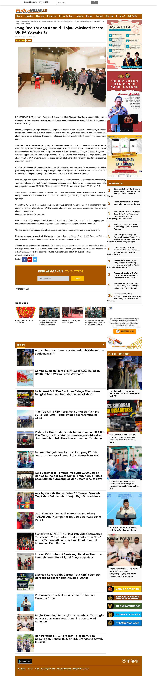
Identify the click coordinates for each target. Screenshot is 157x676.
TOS (37, 669)
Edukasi (99, 16)
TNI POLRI (99, 22)
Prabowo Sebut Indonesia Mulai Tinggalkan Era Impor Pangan (126, 226)
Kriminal (109, 16)
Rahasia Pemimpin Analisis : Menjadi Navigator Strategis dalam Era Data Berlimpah (126, 285)
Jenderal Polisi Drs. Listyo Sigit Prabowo (35, 22)
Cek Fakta (132, 16)
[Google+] (29, 259)
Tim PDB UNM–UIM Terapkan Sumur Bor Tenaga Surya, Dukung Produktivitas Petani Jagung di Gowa (67, 414)
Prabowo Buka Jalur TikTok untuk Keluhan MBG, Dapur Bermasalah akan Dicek (126, 275)
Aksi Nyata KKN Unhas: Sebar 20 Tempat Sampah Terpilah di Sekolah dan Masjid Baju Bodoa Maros (67, 495)
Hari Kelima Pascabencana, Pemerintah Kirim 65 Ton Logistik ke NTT (69, 352)
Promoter (52, 16)
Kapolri (77, 22)
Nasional (40, 16)
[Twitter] (35, 259)
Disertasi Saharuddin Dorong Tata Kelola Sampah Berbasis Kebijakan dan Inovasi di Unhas (67, 576)
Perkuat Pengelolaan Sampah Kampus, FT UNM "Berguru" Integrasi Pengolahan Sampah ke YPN (67, 454)
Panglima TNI (90, 22)
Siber (30, 669)
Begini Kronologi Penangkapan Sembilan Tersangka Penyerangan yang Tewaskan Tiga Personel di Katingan (69, 618)
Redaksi (21, 669)
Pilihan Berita (65, 16)
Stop (29, 40)
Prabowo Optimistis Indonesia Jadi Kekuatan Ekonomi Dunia (65, 597)
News (83, 22)
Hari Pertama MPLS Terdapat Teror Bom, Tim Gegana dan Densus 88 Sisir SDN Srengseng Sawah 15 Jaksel (69, 639)
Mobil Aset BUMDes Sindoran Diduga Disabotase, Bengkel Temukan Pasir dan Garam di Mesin (67, 393)
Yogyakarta (26, 24)
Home (19, 16)
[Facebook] (24, 259)
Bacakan (21, 40)
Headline (29, 16)
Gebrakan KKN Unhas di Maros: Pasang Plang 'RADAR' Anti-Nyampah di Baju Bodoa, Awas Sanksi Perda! (68, 516)
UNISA (18, 24)
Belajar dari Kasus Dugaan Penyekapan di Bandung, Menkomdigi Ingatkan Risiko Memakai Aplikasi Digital (123, 263)
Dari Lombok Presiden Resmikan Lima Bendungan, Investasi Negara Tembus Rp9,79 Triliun (123, 251)
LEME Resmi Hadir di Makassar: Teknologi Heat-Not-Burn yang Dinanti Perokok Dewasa (124, 297)
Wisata (80, 16)
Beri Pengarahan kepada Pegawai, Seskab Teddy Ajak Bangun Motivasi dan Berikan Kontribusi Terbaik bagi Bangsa (123, 238)
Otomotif (120, 16)
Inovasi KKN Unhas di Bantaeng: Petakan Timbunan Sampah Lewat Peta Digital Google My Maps (69, 556)
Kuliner (89, 16)
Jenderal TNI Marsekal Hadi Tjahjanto (61, 22)
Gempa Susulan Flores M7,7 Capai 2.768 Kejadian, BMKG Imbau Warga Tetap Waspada (67, 372)
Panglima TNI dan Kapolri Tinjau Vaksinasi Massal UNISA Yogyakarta (59, 30)
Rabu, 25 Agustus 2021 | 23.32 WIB (25, 36)
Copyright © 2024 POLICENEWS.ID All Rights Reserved (64, 669)
